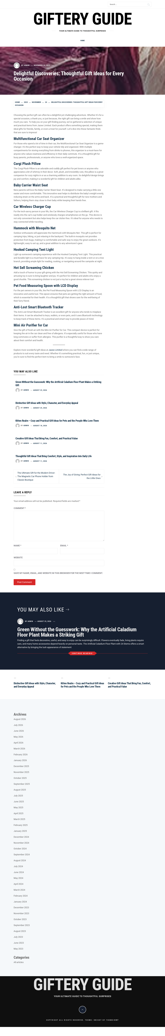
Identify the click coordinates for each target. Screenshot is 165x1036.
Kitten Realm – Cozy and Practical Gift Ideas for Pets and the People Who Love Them (57, 420)
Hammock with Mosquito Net (34, 228)
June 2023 (19, 943)
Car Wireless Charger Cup (32, 206)
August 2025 (20, 789)
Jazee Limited (55, 350)
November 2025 (21, 772)
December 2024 (21, 837)
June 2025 (19, 801)
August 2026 (20, 719)
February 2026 (21, 754)
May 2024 (18, 878)
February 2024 (21, 895)
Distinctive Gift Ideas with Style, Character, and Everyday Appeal (46, 402)
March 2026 (19, 748)
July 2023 (18, 937)
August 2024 (20, 860)
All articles (19, 962)
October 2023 (20, 919)
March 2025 (19, 819)
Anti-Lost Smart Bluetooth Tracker (38, 307)
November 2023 (21, 913)
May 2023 (18, 948)
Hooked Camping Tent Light (34, 249)
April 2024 (18, 884)
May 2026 (18, 737)
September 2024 (22, 854)
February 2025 (21, 825)
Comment (20, 508)
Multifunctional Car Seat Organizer (39, 139)
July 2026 (18, 725)
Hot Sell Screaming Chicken (34, 268)
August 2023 (20, 931)
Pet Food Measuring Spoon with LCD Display (46, 285)
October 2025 (20, 778)
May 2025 (18, 807)
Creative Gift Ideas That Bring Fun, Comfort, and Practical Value (46, 438)
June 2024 (19, 872)
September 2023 (22, 925)
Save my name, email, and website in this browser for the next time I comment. (58, 573)
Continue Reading (82, 653)
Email (64, 545)
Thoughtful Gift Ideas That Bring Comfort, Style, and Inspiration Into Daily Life (53, 456)
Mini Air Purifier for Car (31, 325)
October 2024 (20, 848)
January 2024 (20, 901)
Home (82, 40)
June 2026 (19, 731)
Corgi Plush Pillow (27, 164)
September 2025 (22, 784)
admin (26, 65)
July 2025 (18, 795)
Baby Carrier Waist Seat (31, 185)
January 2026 (20, 760)
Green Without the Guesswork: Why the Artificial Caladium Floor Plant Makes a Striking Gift (76, 632)
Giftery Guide (82, 19)
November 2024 (21, 843)
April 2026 (18, 742)
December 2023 (21, 907)
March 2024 (19, 890)
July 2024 (18, 866)
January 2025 (20, 831)
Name (17, 545)
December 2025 (21, 766)
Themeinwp (112, 1020)
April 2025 (18, 813)
